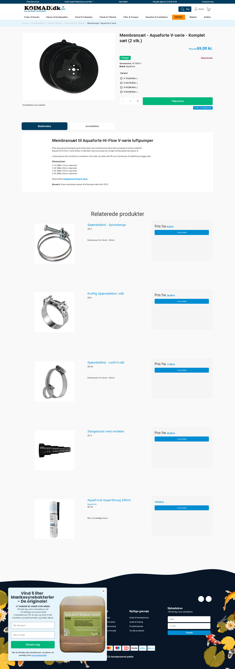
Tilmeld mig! (32, 644)
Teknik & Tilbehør (107, 17)
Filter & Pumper (131, 17)
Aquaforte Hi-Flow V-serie (75, 179)
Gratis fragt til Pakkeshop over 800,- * (79, 2)
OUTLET (179, 17)
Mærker (193, 17)
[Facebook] (201, 599)
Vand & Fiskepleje (83, 17)
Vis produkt (182, 232)
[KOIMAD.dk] (44, 9)
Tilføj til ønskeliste (203, 108)
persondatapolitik (39, 655)
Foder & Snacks (31, 17)
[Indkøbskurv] (209, 9)
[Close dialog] (103, 591)
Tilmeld (189, 633)
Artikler (207, 17)
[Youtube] (209, 599)
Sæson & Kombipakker (57, 17)
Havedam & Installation (156, 17)
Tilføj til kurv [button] (177, 101)
